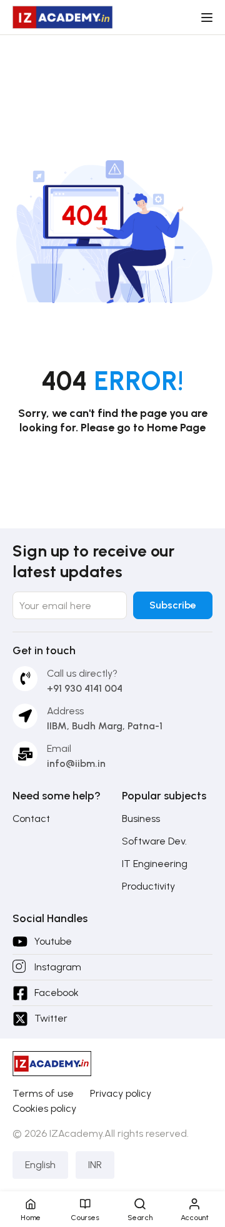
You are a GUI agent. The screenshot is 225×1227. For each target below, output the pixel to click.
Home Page (176, 427)
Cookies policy (44, 1108)
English (40, 1165)
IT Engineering (155, 864)
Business (141, 818)
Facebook (56, 993)
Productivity (148, 886)
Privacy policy (120, 1093)
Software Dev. (154, 841)
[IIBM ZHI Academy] (62, 17)
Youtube (53, 941)
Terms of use (43, 1093)
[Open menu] (208, 17)
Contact (31, 818)
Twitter (51, 1018)
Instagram (57, 967)
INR (95, 1165)
